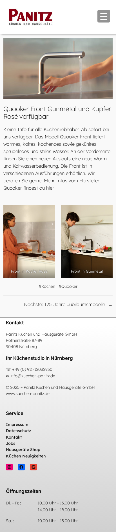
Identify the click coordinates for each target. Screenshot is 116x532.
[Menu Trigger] (103, 16)
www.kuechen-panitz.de (28, 393)
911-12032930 (39, 369)
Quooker (69, 286)
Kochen (48, 286)
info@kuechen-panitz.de (32, 375)
